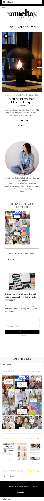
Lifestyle (19, 95)
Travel (24, 95)
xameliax (23, 105)
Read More (22, 126)
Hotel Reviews (10, 95)
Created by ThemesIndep (30, 486)
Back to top (21, 492)
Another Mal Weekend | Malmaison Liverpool (22, 100)
